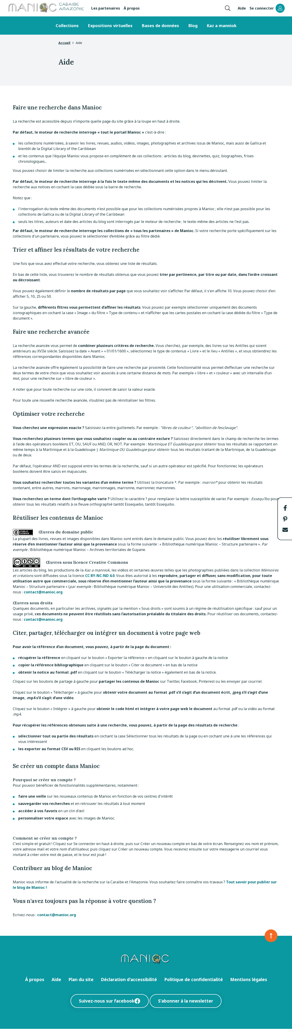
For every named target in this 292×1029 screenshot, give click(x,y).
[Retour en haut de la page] (271, 935)
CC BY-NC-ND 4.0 (100, 575)
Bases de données (160, 25)
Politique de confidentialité (193, 979)
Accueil (64, 43)
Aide (242, 8)
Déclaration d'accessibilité (129, 979)
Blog (193, 25)
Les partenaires (105, 8)
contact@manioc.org (43, 592)
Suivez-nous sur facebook (106, 1001)
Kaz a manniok (222, 25)
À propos (132, 8)
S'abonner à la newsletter (185, 1001)
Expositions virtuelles (110, 25)
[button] (285, 508)
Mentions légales (248, 979)
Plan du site (81, 979)
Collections (67, 25)
